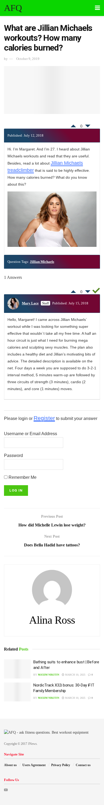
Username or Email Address (30, 433)
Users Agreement (34, 765)
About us (10, 765)
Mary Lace (30, 303)
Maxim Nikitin (48, 674)
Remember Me (22, 477)
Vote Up (73, 124)
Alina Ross (52, 620)
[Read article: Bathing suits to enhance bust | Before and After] (17, 669)
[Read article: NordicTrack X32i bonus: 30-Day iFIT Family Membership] (17, 692)
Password (13, 455)
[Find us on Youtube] (6, 790)
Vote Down (87, 127)
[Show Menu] (97, 8)
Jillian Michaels (42, 262)
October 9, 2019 (27, 59)
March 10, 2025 (74, 674)
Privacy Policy (60, 765)
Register (44, 418)
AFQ (13, 8)
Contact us (83, 765)
